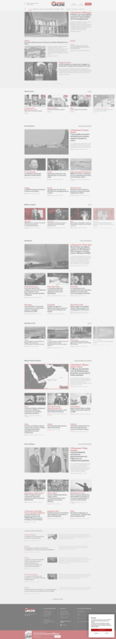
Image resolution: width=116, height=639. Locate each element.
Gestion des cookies (94, 626)
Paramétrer (96, 633)
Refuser (106, 633)
